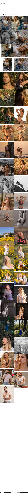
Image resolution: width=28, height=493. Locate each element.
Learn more (18, 492)
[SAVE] (7, 6)
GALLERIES (14, 14)
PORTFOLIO (4, 14)
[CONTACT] (4, 6)
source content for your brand (14, 492)
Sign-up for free (2, 492)
